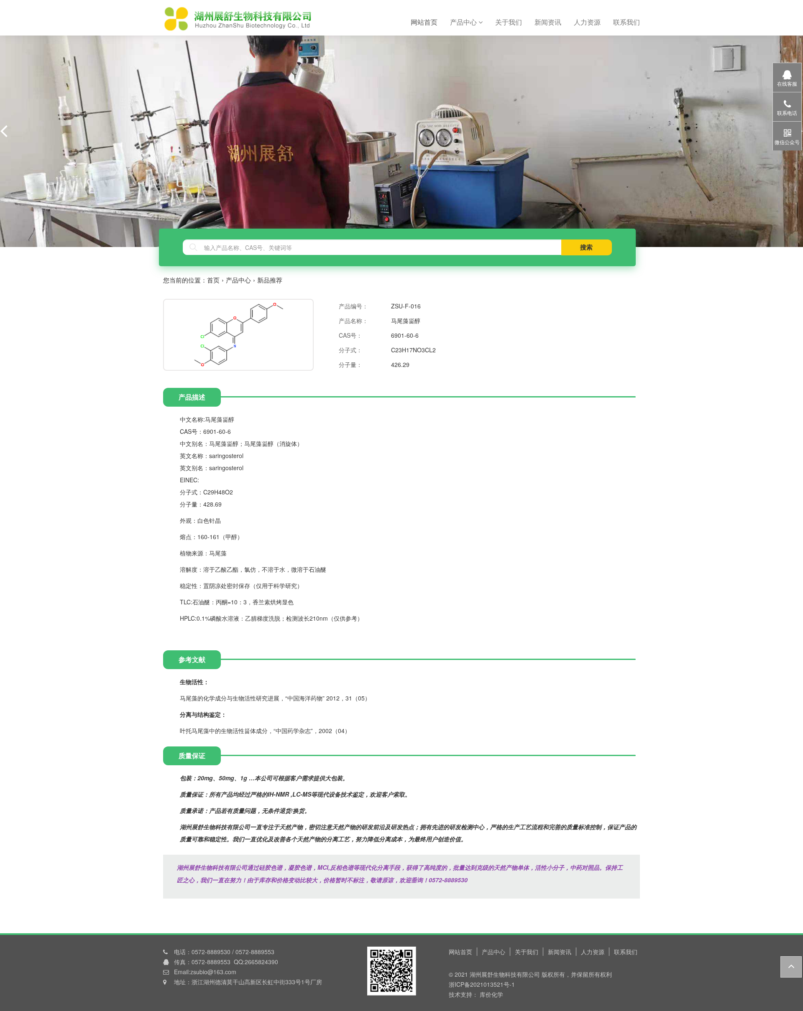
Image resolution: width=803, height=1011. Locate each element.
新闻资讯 (547, 22)
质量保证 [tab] (192, 755)
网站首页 (427, 22)
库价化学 (490, 994)
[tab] (428, 396)
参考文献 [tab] (192, 659)
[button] (4, 130)
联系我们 (626, 22)
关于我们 (508, 22)
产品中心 (464, 22)
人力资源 (587, 22)
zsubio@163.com (213, 972)
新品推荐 (269, 279)
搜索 (586, 247)
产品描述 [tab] (192, 397)
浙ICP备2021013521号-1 (482, 984)
